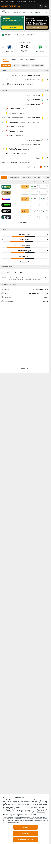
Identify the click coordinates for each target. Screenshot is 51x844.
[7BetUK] (6, 217)
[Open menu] (46, 6)
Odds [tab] (14, 59)
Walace (12, 131)
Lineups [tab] (25, 65)
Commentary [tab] (37, 65)
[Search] (41, 6)
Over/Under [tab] (14, 177)
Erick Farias (31, 140)
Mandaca (36, 100)
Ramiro (11, 136)
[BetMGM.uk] (6, 193)
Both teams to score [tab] (31, 177)
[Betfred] (6, 199)
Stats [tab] (16, 65)
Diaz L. (23, 109)
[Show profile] (9, 47)
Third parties (41, 812)
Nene (38, 140)
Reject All (25, 833)
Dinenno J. (13, 127)
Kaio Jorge (21, 127)
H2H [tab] (21, 59)
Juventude (40, 52)
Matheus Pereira (24, 162)
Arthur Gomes (14, 109)
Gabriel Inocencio (33, 75)
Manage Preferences (25, 840)
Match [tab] (6, 59)
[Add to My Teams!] (3, 47)
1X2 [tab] (3, 177)
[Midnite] (6, 205)
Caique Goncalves (25, 145)
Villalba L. (14, 162)
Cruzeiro (9, 52)
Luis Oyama (28, 100)
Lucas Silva (19, 136)
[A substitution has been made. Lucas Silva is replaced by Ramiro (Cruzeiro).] (6, 135)
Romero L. (19, 131)
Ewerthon (36, 145)
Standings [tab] (30, 59)
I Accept (25, 827)
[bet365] (6, 187)
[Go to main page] (12, 6)
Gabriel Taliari (35, 104)
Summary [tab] (6, 65)
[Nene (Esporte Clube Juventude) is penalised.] (42, 158)
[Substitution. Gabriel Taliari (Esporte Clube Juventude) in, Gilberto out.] (42, 104)
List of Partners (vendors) (12, 822)
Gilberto (26, 104)
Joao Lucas (22, 75)
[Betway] (6, 211)
